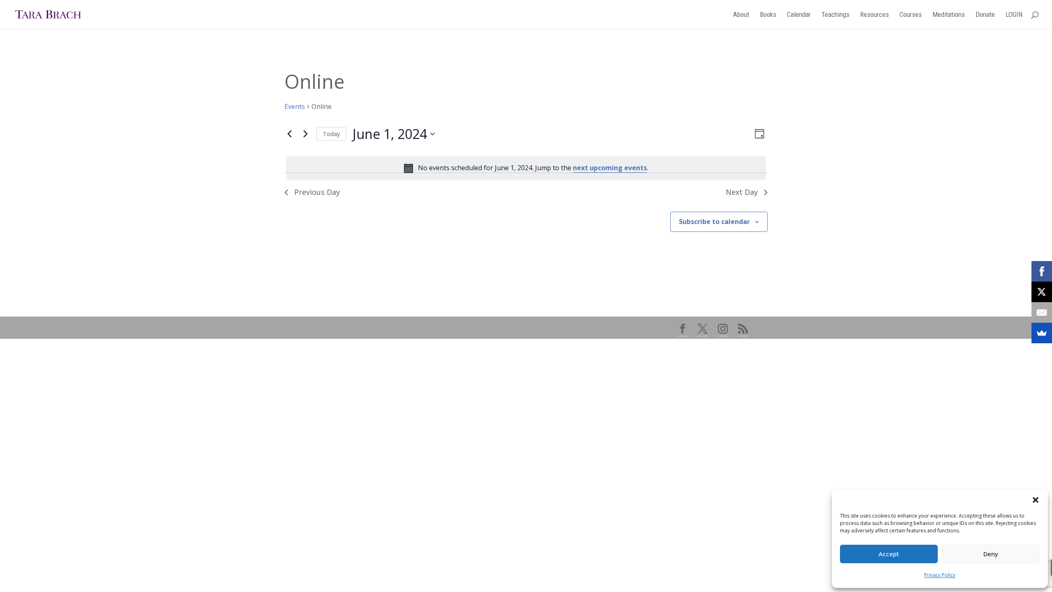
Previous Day (317, 192)
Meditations (948, 15)
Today (331, 134)
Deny (990, 554)
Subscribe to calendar (714, 221)
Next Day (742, 192)
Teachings (835, 15)
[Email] (1041, 312)
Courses (911, 15)
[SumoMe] (1041, 333)
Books (768, 15)
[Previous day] (289, 134)
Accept (889, 554)
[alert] (526, 168)
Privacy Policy (939, 574)
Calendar (799, 15)
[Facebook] (1041, 271)
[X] (1041, 292)
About (741, 15)
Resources (874, 15)
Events (294, 106)
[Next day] (305, 134)
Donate (985, 15)
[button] (1035, 500)
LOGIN (1014, 15)
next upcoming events (610, 167)
